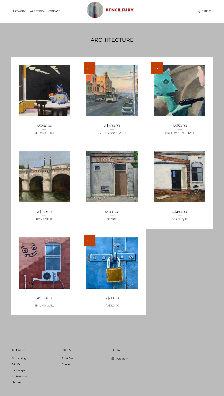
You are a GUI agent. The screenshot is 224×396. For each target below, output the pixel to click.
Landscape (19, 370)
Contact (54, 11)
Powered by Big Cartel (205, 351)
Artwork (19, 11)
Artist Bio (37, 11)
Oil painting (19, 358)
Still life (16, 364)
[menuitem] (19, 11)
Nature (16, 382)
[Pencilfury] (111, 11)
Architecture (20, 376)
